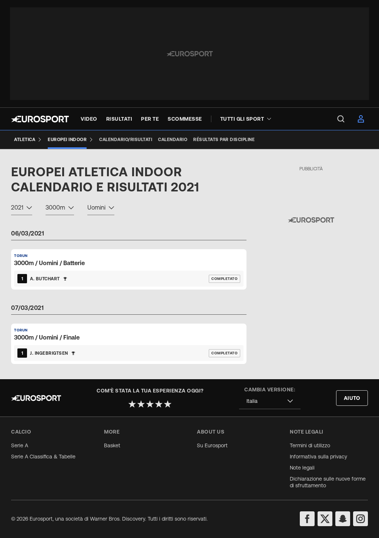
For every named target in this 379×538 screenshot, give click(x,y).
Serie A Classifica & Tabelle (43, 457)
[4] (158, 404)
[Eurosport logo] (40, 119)
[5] (167, 404)
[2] (141, 404)
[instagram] (360, 518)
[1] (132, 404)
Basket (112, 445)
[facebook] (307, 518)
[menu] (341, 119)
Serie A (19, 445)
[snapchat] (342, 518)
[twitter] (325, 518)
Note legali (302, 468)
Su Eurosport (212, 445)
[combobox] (21, 208)
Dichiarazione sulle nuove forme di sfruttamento (328, 482)
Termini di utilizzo (310, 445)
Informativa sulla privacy (318, 457)
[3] (149, 404)
